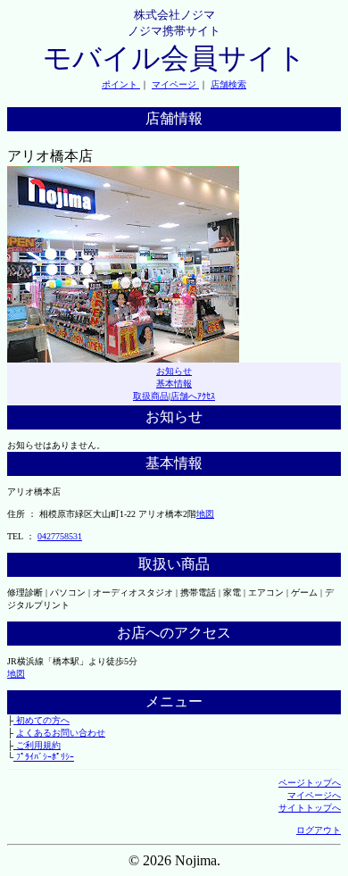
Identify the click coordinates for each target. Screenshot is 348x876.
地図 (205, 514)
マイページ (175, 84)
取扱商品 (151, 396)
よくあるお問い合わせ (60, 733)
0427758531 (59, 536)
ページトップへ (309, 783)
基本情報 (174, 383)
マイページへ (314, 795)
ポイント (121, 84)
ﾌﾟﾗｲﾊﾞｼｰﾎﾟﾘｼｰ (43, 757)
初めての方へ (41, 720)
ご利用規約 (37, 745)
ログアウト (318, 830)
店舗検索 (228, 84)
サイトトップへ (309, 808)
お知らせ (174, 371)
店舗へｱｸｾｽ (192, 396)
